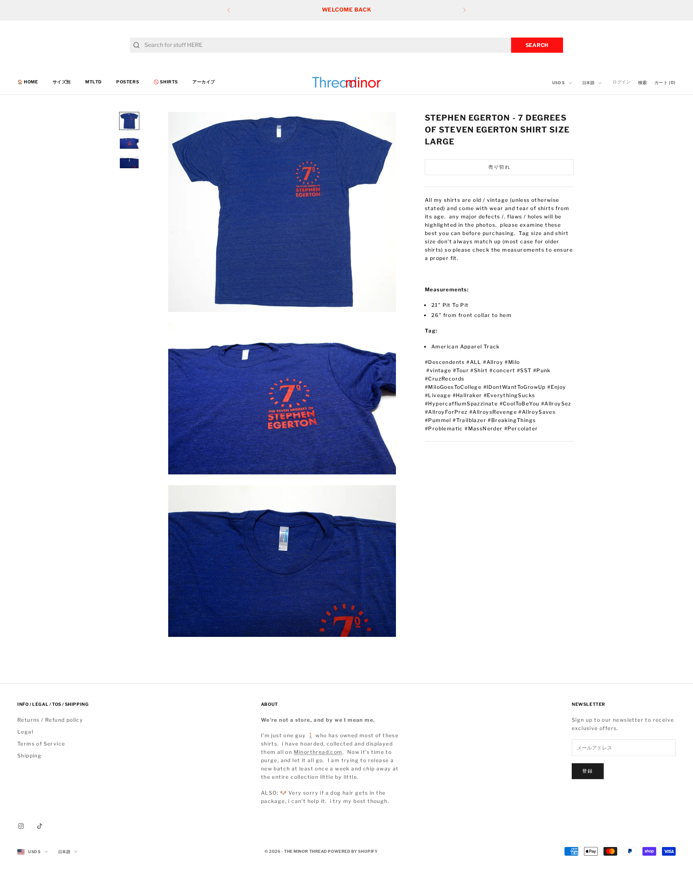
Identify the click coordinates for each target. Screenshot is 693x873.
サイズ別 (62, 82)
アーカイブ (203, 82)
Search (537, 45)
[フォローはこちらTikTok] (39, 826)
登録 (587, 771)
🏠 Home (27, 82)
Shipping (29, 755)
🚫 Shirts (165, 82)
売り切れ (499, 167)
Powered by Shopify (353, 851)
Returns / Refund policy (50, 720)
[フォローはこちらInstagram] (21, 826)
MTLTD (93, 82)
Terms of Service (41, 743)
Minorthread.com (318, 752)
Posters (127, 82)
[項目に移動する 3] (129, 162)
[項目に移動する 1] (129, 121)
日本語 (588, 83)
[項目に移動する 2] (129, 142)
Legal (25, 732)
